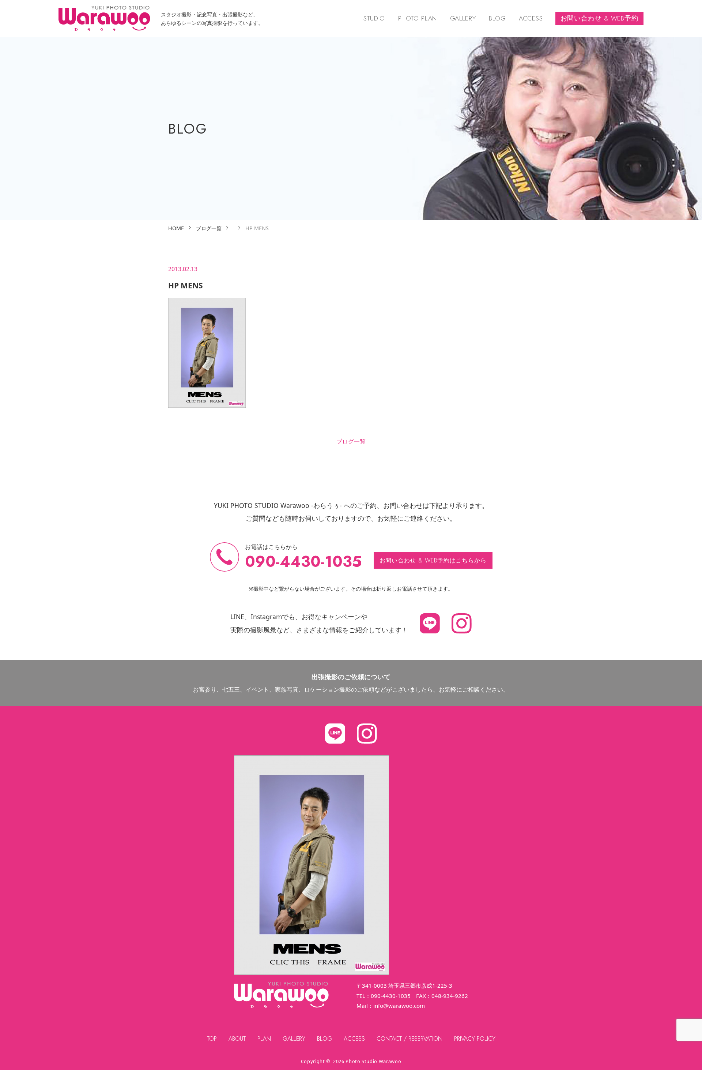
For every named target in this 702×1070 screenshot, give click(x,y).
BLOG (497, 18)
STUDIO (374, 18)
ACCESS (531, 18)
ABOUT (237, 1039)
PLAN (264, 1039)
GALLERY (463, 18)
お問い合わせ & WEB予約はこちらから (433, 560)
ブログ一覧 (351, 441)
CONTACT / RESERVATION (409, 1039)
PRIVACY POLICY (474, 1039)
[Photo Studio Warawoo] (104, 18)
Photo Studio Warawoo (373, 1061)
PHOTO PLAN (417, 18)
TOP (212, 1039)
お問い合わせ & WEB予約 (599, 18)
